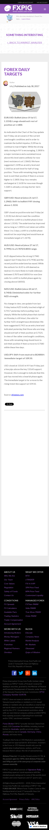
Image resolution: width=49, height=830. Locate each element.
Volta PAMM (30, 608)
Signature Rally (34, 770)
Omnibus (8, 652)
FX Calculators (10, 608)
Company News (32, 637)
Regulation (8, 587)
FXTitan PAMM (31, 604)
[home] (16, 9)
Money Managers (11, 637)
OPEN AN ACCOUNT (25, 2)
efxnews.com (17, 394)
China (38, 732)
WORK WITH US (12, 629)
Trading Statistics (11, 616)
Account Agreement (12, 624)
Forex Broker (8, 724)
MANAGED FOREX (34, 600)
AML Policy (35, 799)
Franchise (8, 644)
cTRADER (29, 580)
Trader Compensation (13, 620)
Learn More (26, 19)
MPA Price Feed (32, 591)
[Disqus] (24, 447)
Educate (29, 633)
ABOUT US (9, 572)
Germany (31, 732)
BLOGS (28, 629)
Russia (6, 734)
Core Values (9, 584)
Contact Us (9, 595)
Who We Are (9, 576)
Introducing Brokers (12, 633)
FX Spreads (9, 604)
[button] (45, 9)
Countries (16, 726)
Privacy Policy (24, 799)
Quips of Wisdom (32, 652)
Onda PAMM (30, 616)
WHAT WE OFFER (34, 572)
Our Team (8, 580)
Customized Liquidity (34, 595)
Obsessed (29, 648)
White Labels (9, 641)
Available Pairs (10, 612)
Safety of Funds (11, 591)
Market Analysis (32, 641)
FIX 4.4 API (30, 584)
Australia (15, 729)
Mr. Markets (30, 644)
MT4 (27, 576)
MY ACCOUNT (42, 2)
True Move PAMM (33, 612)
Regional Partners (12, 648)
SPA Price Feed (32, 587)
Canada (23, 732)
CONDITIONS (11, 600)
